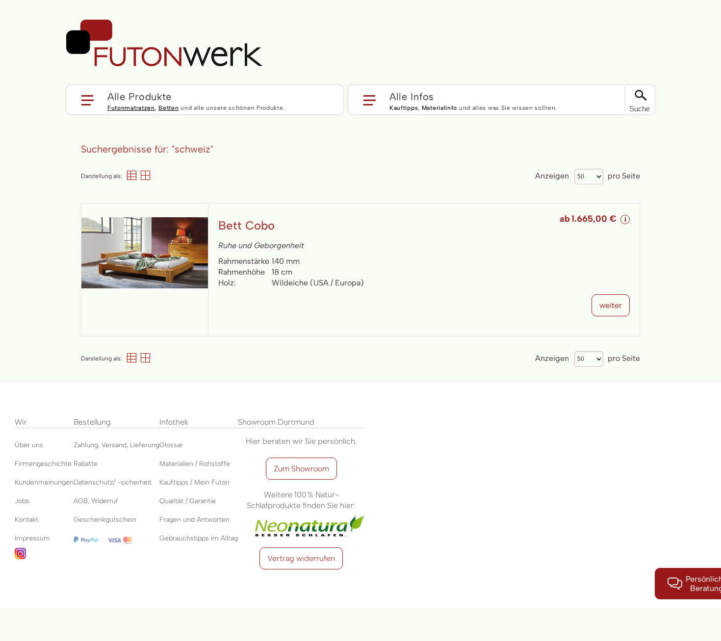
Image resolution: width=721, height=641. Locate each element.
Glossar (171, 445)
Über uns (29, 445)
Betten (168, 107)
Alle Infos (411, 96)
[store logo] (164, 43)
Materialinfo (439, 107)
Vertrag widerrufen (301, 558)
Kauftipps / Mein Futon (194, 482)
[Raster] (145, 175)
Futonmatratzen (131, 107)
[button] (204, 99)
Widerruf (104, 501)
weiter (610, 305)
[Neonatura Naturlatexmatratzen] (301, 516)
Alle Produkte (139, 96)
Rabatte (86, 464)
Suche (639, 108)
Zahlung (86, 445)
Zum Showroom (301, 468)
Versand (114, 445)
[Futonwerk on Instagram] (44, 557)
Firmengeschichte (43, 464)
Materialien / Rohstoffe (194, 464)
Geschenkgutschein (105, 519)
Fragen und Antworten (194, 519)
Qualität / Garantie (187, 501)
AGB (81, 501)
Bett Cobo (246, 225)
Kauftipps (403, 107)
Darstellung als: (101, 176)
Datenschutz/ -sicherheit (113, 482)
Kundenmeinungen (44, 482)
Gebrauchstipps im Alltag (198, 538)
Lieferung (144, 445)
